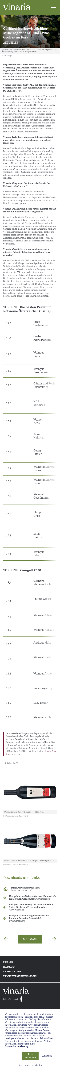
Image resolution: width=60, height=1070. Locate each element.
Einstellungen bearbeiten (30, 1065)
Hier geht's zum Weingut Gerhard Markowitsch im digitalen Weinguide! (32, 897)
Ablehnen (47, 1056)
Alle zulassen (30, 1056)
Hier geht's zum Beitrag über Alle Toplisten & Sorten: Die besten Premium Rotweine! (31, 907)
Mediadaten (9, 967)
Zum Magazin (30, 939)
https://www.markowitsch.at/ (25, 889)
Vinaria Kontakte (12, 972)
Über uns (8, 962)
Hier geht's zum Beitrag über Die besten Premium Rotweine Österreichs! (29, 918)
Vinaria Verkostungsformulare (19, 976)
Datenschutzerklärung (16, 1046)
